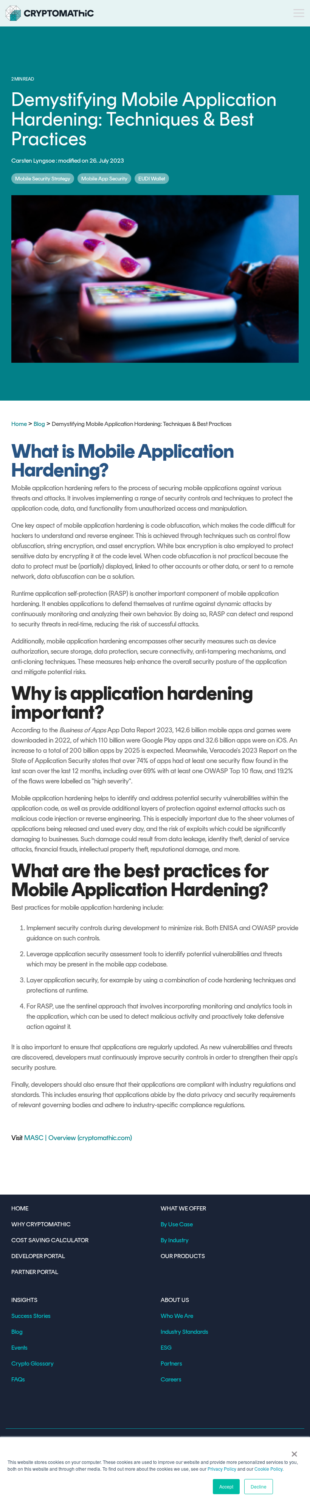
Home (19, 423)
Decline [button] (259, 1486)
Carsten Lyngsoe (33, 160)
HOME (19, 1208)
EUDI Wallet (151, 178)
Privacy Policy (222, 1468)
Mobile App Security (104, 178)
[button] (298, 12)
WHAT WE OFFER (183, 1208)
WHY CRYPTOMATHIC (41, 1224)
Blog (39, 423)
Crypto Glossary (32, 1363)
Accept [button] (226, 1486)
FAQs (18, 1379)
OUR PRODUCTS (183, 1256)
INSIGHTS (24, 1300)
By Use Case (177, 1224)
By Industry (175, 1240)
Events (19, 1347)
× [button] (294, 1451)
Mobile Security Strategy (42, 178)
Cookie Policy (268, 1468)
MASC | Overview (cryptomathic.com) (78, 1138)
